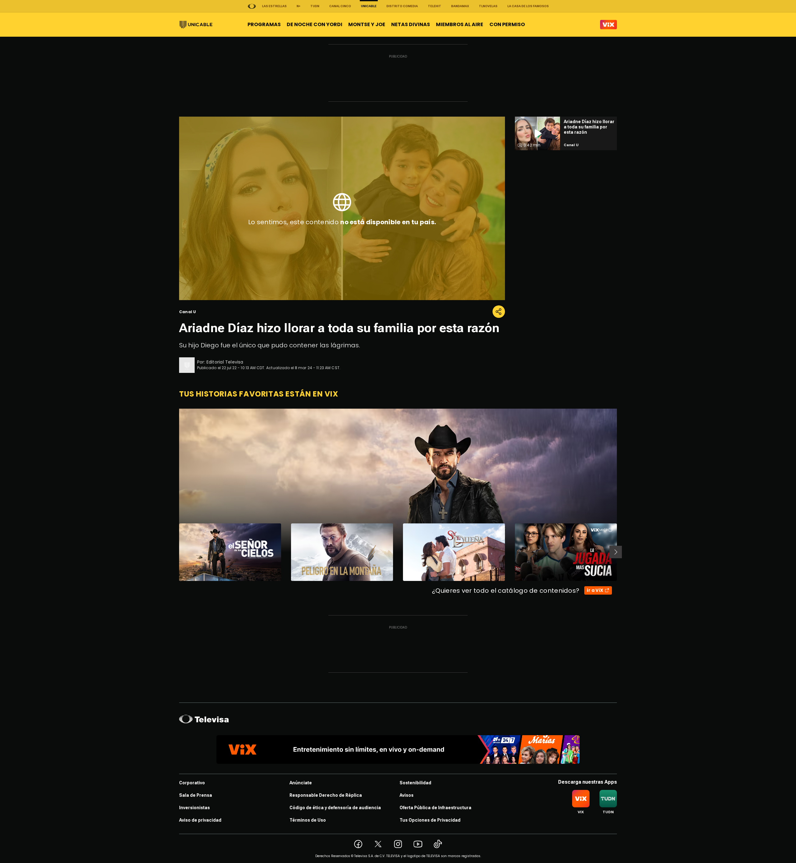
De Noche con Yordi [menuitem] (314, 24)
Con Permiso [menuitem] (507, 24)
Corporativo (192, 782)
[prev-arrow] (175, 552)
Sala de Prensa (195, 795)
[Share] (499, 311)
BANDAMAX (460, 6)
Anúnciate (300, 782)
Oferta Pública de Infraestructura (435, 807)
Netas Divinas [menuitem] (410, 24)
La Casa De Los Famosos (528, 6)
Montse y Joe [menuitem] (366, 24)
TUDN (314, 6)
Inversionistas (194, 807)
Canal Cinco (340, 6)
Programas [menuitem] (264, 24)
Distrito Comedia (402, 6)
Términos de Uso (307, 820)
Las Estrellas (274, 6)
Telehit (434, 6)
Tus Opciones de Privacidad (430, 820)
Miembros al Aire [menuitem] (459, 24)
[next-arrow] (615, 552)
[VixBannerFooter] (398, 749)
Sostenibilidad (415, 782)
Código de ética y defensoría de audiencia (335, 807)
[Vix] (608, 24)
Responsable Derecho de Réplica (325, 795)
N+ (298, 6)
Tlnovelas (488, 6)
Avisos (407, 795)
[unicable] (196, 24)
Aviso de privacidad (200, 820)
